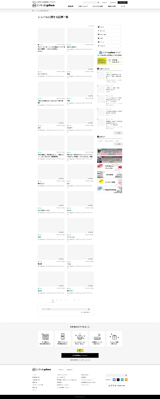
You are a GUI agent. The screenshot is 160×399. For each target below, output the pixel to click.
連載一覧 (34, 382)
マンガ (102, 42)
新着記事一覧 (36, 377)
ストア (123, 6)
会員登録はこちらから (80, 355)
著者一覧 (34, 387)
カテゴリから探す (97, 6)
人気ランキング (83, 6)
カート (105, 2)
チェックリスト (109, 141)
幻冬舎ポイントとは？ (63, 385)
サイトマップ (84, 385)
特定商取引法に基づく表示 (88, 382)
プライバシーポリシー (87, 380)
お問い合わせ (84, 374)
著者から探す (112, 6)
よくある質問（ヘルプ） (63, 387)
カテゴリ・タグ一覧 (37, 385)
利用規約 (83, 377)
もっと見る (118, 132)
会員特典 (59, 382)
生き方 (102, 27)
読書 (101, 38)
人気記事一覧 (36, 380)
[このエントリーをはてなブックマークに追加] (122, 380)
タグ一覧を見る (85, 312)
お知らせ (102, 45)
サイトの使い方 (61, 377)
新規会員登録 (122, 2)
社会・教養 (103, 34)
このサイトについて (62, 374)
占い (118, 141)
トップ (34, 374)
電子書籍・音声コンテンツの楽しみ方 (67, 380)
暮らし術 (102, 30)
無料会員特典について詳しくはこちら (80, 360)
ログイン (114, 2)
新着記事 (70, 6)
